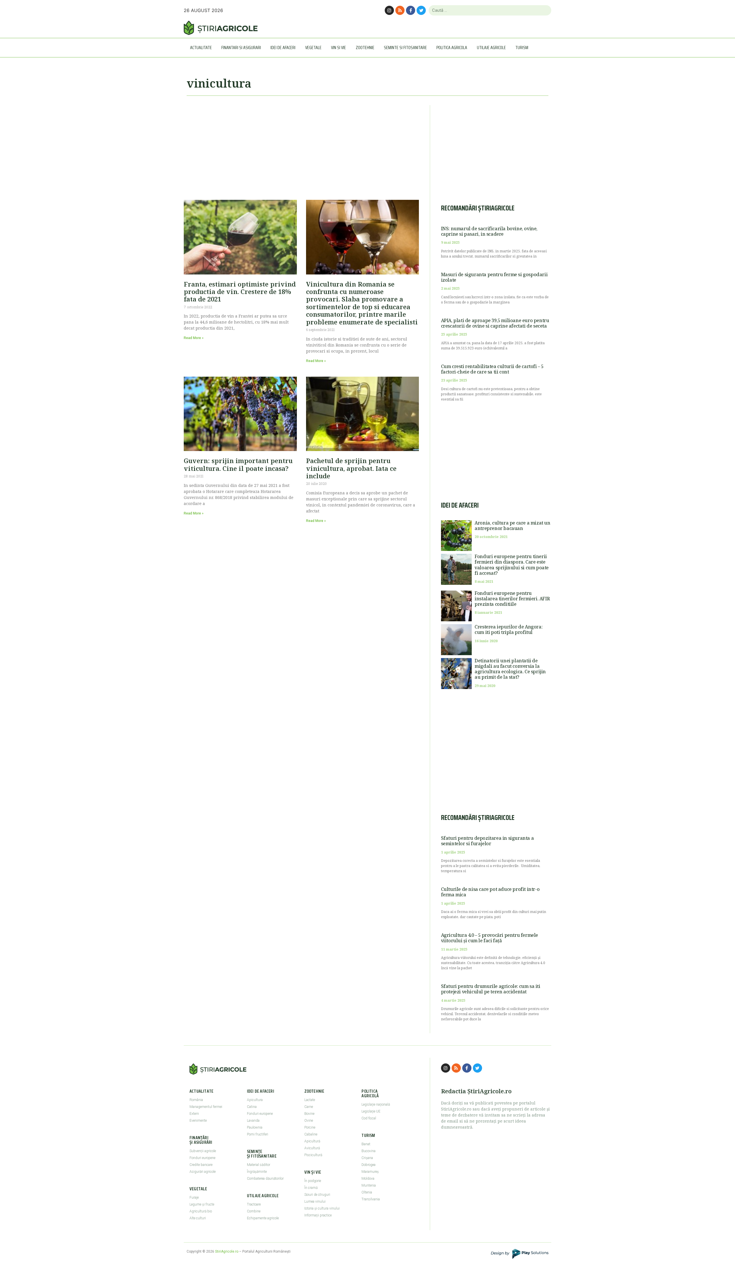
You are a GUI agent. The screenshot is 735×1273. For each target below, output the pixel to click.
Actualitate (201, 47)
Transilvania (370, 1199)
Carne (308, 1107)
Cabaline (310, 1134)
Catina (252, 1107)
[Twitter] (421, 10)
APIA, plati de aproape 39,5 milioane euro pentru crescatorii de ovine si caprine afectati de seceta (495, 323)
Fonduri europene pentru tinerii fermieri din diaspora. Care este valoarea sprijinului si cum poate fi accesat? (512, 564)
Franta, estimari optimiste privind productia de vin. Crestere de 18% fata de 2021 (240, 291)
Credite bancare (200, 1165)
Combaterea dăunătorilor (265, 1179)
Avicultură (312, 1148)
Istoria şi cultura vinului (322, 1208)
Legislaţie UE (370, 1111)
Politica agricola (451, 47)
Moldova (367, 1179)
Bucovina (368, 1151)
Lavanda (253, 1121)
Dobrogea (368, 1165)
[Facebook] (410, 10)
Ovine (308, 1121)
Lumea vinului (315, 1202)
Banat (365, 1144)
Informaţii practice (318, 1215)
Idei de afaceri (282, 47)
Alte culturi (197, 1218)
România (196, 1100)
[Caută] (544, 10)
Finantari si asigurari (241, 47)
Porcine (309, 1127)
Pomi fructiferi (257, 1134)
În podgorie (312, 1181)
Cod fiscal (368, 1118)
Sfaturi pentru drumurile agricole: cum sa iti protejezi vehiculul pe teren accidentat (490, 989)
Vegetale (313, 47)
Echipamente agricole (263, 1218)
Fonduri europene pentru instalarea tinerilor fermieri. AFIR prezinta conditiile (512, 598)
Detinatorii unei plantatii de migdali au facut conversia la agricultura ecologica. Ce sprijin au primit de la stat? (510, 668)
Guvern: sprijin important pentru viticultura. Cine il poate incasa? (238, 464)
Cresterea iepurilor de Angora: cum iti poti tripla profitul (508, 629)
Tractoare (254, 1204)
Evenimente (198, 1121)
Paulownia (254, 1127)
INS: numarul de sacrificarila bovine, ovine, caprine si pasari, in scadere (489, 231)
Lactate (309, 1100)
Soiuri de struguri (317, 1195)
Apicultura (255, 1100)
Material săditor (258, 1165)
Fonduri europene (202, 1158)
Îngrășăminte (257, 1172)
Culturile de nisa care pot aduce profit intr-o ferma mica (490, 892)
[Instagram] (389, 10)
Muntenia (368, 1185)
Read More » (194, 338)
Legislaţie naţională (375, 1104)
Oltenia (366, 1192)
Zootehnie (365, 47)
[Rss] (400, 10)
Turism (521, 47)
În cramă (311, 1188)
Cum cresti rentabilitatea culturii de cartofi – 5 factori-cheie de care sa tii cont (492, 369)
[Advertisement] (301, 145)
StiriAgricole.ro (226, 1251)
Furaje (194, 1197)
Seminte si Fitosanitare (405, 47)
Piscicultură (313, 1155)
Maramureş (370, 1172)
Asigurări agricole (202, 1172)
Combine (253, 1211)
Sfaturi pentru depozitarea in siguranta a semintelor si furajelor (487, 841)
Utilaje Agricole (491, 47)
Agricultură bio (200, 1211)
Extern (194, 1114)
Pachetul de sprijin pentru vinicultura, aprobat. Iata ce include (351, 468)
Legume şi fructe (201, 1204)
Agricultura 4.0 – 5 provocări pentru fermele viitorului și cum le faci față (489, 938)
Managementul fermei (205, 1107)
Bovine (309, 1114)
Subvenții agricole (202, 1151)
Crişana (367, 1158)
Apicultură (312, 1141)
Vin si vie (338, 47)
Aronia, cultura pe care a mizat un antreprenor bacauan (512, 525)
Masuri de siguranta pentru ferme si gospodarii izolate (494, 277)
